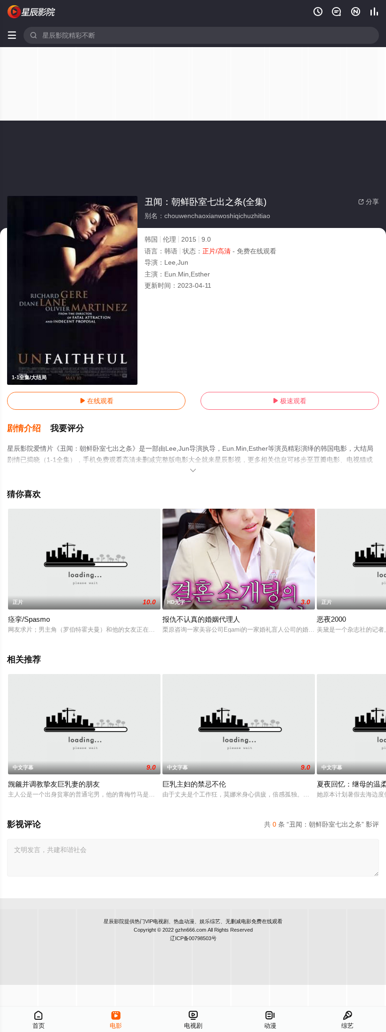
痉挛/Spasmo (29, 619)
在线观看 (96, 401)
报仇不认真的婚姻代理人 (201, 619)
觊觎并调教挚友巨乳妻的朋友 (54, 784)
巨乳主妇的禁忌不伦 (194, 784)
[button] (28, 428)
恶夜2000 (331, 619)
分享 (368, 201)
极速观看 (289, 401)
